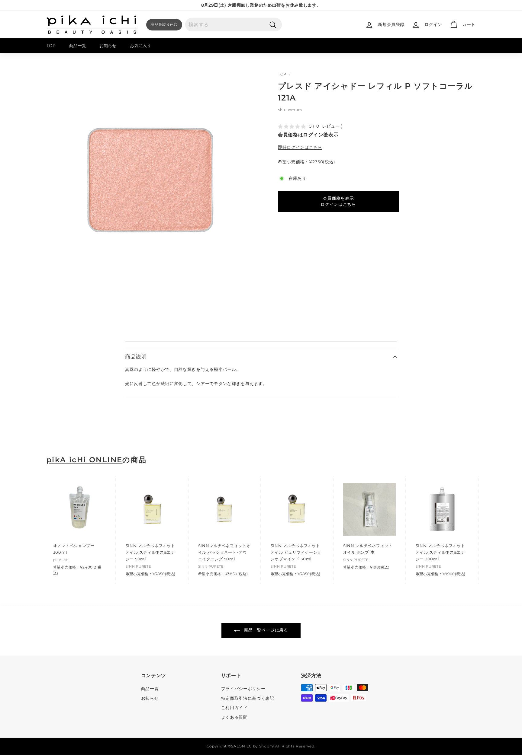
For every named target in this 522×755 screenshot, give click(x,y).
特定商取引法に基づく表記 (247, 698)
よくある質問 (234, 717)
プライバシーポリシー (243, 688)
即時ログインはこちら (300, 147)
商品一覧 (77, 45)
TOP (51, 45)
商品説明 (136, 357)
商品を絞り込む (164, 24)
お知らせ (107, 45)
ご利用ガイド (234, 707)
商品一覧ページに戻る (265, 630)
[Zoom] (152, 179)
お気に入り (140, 45)
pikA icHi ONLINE (84, 460)
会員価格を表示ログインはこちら (338, 201)
